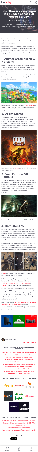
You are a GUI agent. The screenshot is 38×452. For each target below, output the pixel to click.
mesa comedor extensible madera (26, 354)
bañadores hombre (8, 364)
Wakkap (4, 285)
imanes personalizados (25, 366)
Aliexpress (4, 305)
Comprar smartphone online (25, 359)
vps (16, 355)
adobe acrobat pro (27, 369)
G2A (4, 273)
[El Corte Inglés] (19, 396)
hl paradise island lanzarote (12, 371)
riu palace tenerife (11, 359)
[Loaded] (14, 407)
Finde (24, 357)
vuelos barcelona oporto (11, 366)
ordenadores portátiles (9, 354)
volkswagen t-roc (30, 364)
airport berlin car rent (15, 373)
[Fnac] (8, 385)
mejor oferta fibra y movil (9, 352)
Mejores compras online (19, 364)
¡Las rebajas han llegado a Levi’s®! (19, 428)
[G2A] (8, 396)
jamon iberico (26, 373)
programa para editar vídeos (27, 371)
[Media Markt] (19, 385)
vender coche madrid (27, 362)
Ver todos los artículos (29, 343)
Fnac (32, 281)
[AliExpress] (29, 396)
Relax (20, 362)
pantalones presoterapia (14, 357)
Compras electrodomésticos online (26, 352)
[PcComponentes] (29, 385)
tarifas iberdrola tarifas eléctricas (14, 369)
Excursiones (29, 357)
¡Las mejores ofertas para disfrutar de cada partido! (19, 430)
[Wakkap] (24, 407)
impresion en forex (12, 362)
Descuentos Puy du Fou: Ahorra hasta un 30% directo (19, 421)
